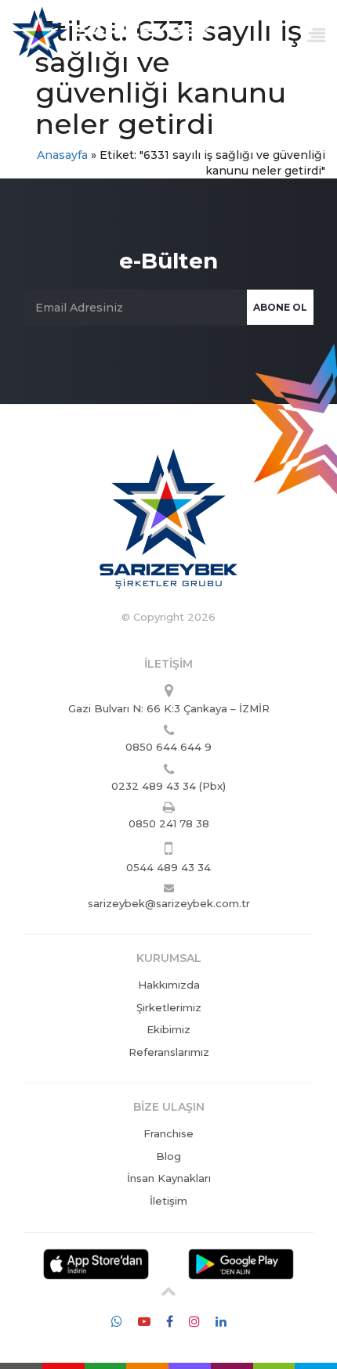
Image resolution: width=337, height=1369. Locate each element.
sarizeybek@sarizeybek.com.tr (169, 903)
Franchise (168, 1133)
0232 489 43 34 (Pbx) (168, 786)
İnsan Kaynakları (169, 1178)
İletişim (168, 1200)
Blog (168, 1156)
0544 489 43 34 (168, 867)
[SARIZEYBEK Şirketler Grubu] (112, 30)
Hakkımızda (169, 984)
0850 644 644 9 (168, 746)
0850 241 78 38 (169, 823)
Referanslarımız (169, 1052)
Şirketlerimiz (168, 1007)
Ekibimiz (168, 1029)
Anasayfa (62, 155)
